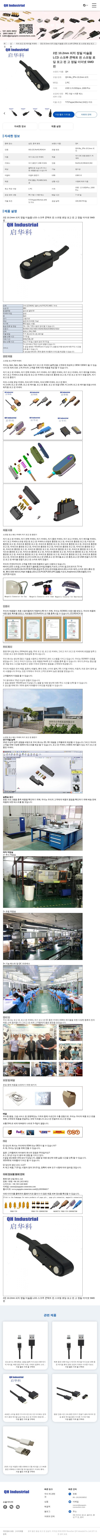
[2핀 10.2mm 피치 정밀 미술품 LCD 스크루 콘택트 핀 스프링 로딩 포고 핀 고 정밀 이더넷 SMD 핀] (32, 77)
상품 (11, 44)
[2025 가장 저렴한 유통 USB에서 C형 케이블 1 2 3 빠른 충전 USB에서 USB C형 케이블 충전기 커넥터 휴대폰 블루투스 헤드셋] (25, 1446)
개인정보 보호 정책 (8, 1532)
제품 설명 (56, 126)
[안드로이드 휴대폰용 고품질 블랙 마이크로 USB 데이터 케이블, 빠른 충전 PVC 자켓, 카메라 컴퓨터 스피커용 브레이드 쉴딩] (25, 1341)
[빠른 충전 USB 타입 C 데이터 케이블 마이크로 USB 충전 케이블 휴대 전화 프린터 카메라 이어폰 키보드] (75, 1341)
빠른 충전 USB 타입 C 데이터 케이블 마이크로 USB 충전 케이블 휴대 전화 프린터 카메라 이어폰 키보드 (74, 1363)
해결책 (47, 1507)
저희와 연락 (49, 1516)
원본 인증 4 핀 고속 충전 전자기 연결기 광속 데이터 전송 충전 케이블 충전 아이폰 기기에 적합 (74, 1415)
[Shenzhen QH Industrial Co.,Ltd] (14, 5)
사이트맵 (19, 1531)
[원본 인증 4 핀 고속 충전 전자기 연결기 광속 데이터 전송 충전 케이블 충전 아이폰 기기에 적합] (75, 1393)
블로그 (47, 1511)
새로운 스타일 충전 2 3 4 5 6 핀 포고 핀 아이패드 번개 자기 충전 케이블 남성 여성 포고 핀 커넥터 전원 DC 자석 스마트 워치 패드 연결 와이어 (25, 1415)
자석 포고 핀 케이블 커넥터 (26, 44)
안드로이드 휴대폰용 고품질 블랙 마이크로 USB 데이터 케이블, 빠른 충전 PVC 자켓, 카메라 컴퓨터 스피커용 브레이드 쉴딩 (25, 1363)
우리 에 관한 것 (49, 1495)
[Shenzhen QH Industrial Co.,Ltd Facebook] (5, 1507)
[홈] (16, 1495)
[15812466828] (18, 1507)
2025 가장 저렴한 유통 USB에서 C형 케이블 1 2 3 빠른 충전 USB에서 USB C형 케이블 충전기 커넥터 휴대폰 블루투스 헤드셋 (25, 1468)
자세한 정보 (20, 126)
